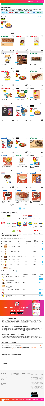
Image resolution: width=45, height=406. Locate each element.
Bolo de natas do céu (16, 348)
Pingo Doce (34, 347)
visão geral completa (25, 323)
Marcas (2, 378)
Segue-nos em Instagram (15, 375)
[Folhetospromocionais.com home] (8, 1)
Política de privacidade (35, 399)
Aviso (23, 399)
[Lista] (40, 1)
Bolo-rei (9, 348)
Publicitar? (2, 375)
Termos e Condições (28, 399)
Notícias (2, 384)
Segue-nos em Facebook (15, 374)
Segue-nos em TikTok (14, 378)
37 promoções (4, 16)
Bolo (21, 347)
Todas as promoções (4, 377)
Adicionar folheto (3, 383)
